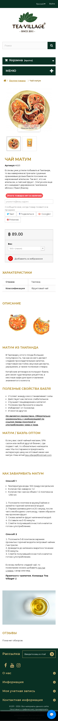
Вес (10, 244)
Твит (11, 214)
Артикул (10, 165)
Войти (52, 4)
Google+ (46, 214)
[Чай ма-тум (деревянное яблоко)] (14, 144)
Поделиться (27, 214)
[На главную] (5, 81)
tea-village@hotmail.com (38, 455)
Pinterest (14, 219)
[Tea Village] (29, 22)
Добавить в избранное (28, 258)
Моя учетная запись (18, 691)
